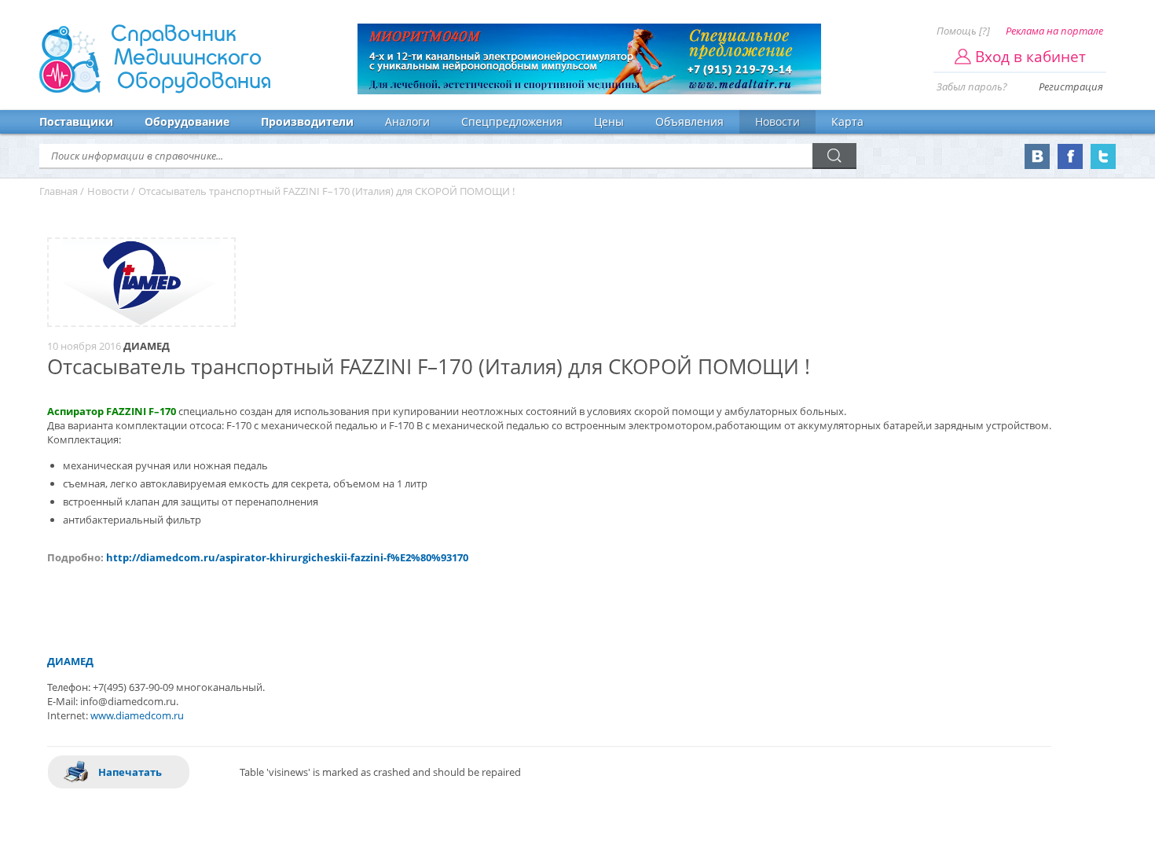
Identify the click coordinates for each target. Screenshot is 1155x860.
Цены (609, 121)
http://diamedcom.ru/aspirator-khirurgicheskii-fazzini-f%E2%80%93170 (287, 557)
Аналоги (407, 121)
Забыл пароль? (972, 86)
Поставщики (76, 121)
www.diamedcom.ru (137, 715)
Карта (847, 121)
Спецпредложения (512, 121)
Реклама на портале (1054, 31)
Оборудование (187, 121)
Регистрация (1071, 86)
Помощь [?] (963, 31)
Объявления (689, 121)
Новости (777, 121)
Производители (307, 121)
